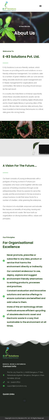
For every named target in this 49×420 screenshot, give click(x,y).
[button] (40, 6)
